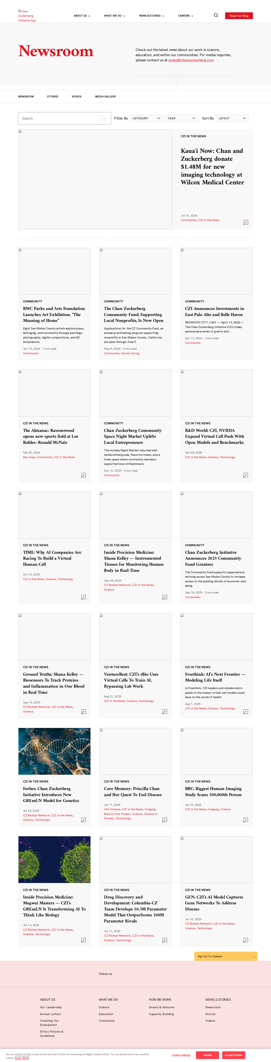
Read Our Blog (239, 16)
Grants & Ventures (162, 1007)
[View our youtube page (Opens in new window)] (168, 973)
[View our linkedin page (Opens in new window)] (149, 973)
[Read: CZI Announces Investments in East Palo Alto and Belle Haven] (216, 304)
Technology (227, 457)
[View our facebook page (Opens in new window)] (120, 973)
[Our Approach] (28, 15)
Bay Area (29, 457)
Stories (52, 96)
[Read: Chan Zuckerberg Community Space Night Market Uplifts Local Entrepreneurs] (136, 426)
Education (106, 1014)
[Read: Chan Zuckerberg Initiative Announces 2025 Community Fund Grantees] (216, 548)
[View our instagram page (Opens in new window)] (129, 973)
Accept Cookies (233, 1055)
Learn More (22, 1057)
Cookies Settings (181, 1055)
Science (213, 457)
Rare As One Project (117, 814)
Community (188, 220)
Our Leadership (51, 1007)
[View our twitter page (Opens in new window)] (159, 973)
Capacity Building (161, 1014)
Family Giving (130, 353)
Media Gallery (105, 96)
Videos (76, 96)
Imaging (150, 809)
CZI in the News (208, 220)
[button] (146, 118)
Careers (184, 15)
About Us (80, 15)
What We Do (113, 15)
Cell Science (112, 809)
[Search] (216, 15)
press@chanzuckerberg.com (191, 60)
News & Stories (150, 15)
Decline (207, 1055)
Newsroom (26, 96)
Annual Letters (50, 1014)
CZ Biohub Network (117, 585)
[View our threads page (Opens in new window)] (139, 973)
